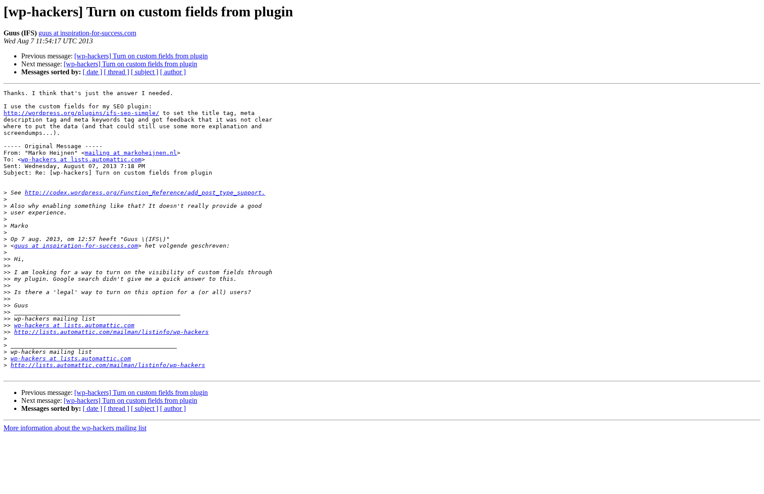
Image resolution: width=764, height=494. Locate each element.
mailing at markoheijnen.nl (131, 152)
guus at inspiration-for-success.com (87, 33)
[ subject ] (144, 72)
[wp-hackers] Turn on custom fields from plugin (141, 56)
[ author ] (173, 72)
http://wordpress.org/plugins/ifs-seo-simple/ (81, 113)
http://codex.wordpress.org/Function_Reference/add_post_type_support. (145, 192)
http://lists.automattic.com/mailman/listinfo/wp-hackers (111, 332)
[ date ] (92, 72)
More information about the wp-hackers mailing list (75, 428)
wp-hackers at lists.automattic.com (81, 159)
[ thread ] (116, 72)
